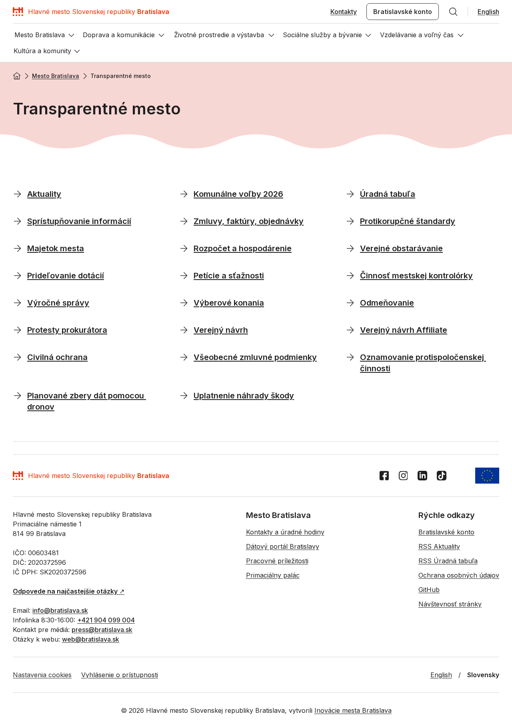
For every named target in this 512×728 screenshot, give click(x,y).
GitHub (429, 590)
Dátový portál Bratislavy (282, 546)
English (488, 12)
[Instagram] (403, 476)
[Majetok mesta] (17, 248)
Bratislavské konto (402, 12)
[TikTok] (442, 476)
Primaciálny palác (273, 575)
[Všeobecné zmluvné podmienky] (184, 357)
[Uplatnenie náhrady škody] (184, 395)
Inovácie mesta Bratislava (353, 710)
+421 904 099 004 (106, 620)
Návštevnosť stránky (450, 604)
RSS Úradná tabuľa (448, 561)
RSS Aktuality (439, 546)
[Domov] (17, 76)
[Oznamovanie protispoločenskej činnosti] (350, 357)
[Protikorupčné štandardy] (350, 221)
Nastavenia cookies (42, 675)
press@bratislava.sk (102, 630)
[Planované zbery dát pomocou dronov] (17, 395)
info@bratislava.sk (60, 610)
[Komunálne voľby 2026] (184, 193)
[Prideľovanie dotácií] (17, 275)
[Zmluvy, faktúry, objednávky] (184, 221)
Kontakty (343, 12)
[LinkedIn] (422, 476)
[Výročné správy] (17, 302)
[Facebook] (384, 476)
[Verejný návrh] (184, 329)
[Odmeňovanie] (350, 302)
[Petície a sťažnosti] (184, 275)
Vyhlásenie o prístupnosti (119, 675)
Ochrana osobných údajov (458, 575)
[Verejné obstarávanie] (350, 248)
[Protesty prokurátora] (17, 329)
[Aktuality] (17, 193)
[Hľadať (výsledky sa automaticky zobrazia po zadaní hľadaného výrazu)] (453, 11)
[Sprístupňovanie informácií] (17, 221)
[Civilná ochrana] (17, 357)
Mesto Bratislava (55, 75)
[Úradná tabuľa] (350, 193)
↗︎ (68, 591)
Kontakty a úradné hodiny (285, 532)
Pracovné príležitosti (277, 561)
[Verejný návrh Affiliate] (350, 329)
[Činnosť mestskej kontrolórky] (350, 275)
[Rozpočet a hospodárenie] (184, 248)
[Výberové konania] (184, 302)
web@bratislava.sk (90, 639)
